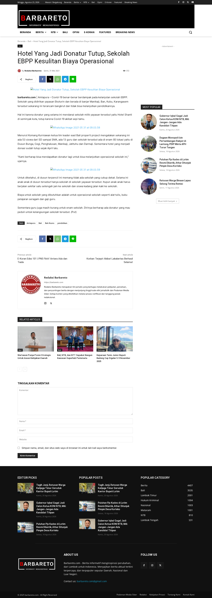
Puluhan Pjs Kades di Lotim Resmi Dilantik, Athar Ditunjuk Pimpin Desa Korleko (175, 162)
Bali (29, 41)
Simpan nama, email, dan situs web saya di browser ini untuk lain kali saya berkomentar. (69, 447)
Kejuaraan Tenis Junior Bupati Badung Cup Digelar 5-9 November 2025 (113, 358)
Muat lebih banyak (166, 201)
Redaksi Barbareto (33, 70)
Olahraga (101, 350)
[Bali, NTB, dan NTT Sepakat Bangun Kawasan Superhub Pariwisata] (75, 339)
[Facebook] (179, 2)
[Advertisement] (167, 68)
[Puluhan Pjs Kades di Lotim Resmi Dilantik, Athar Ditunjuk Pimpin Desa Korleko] (149, 166)
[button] (190, 32)
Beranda (22, 41)
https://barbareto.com (53, 282)
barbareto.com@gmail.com (92, 581)
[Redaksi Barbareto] (20, 70)
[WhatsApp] (57, 79)
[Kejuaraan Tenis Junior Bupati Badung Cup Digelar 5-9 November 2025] (115, 339)
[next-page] (25, 369)
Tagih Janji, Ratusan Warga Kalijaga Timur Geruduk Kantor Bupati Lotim (50, 488)
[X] (188, 2)
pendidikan (62, 223)
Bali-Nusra (49, 223)
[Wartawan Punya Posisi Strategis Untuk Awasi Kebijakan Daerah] (36, 339)
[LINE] (73, 79)
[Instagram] (183, 2)
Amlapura (31, 223)
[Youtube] (192, 2)
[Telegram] (65, 79)
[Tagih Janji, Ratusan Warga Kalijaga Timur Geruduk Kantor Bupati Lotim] (26, 488)
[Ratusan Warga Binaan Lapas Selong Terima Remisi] (149, 187)
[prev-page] (20, 369)
